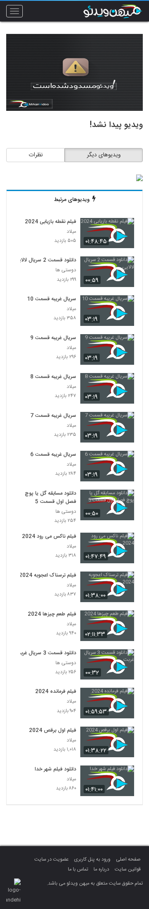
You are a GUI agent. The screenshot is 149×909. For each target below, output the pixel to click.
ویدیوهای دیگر (104, 155)
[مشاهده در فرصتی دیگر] (124, 228)
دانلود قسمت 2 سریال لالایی (45, 260)
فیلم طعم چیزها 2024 (52, 614)
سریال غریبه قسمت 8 (53, 377)
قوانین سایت (128, 869)
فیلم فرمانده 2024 (55, 692)
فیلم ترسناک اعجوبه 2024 (47, 576)
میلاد (71, 231)
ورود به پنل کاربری (92, 859)
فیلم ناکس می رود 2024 (49, 537)
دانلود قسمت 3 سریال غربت (46, 653)
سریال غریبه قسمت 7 (53, 416)
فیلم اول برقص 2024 (52, 731)
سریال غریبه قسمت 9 (53, 338)
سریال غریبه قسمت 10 (51, 299)
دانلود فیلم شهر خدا (55, 769)
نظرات (36, 155)
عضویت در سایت (51, 859)
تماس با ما (78, 869)
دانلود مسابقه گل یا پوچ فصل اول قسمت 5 (50, 498)
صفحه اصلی (128, 859)
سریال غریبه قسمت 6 (53, 455)
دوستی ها (65, 270)
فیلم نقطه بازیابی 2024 (50, 222)
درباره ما (101, 869)
